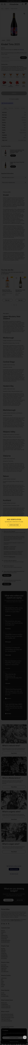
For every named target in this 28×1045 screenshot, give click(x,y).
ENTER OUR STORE (14, 525)
